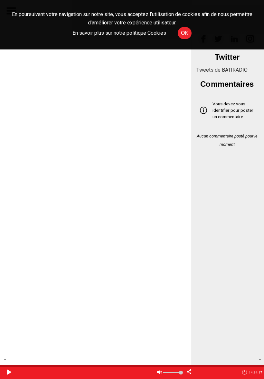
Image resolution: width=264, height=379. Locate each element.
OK (184, 33)
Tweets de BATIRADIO (222, 70)
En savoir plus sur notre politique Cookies (119, 33)
